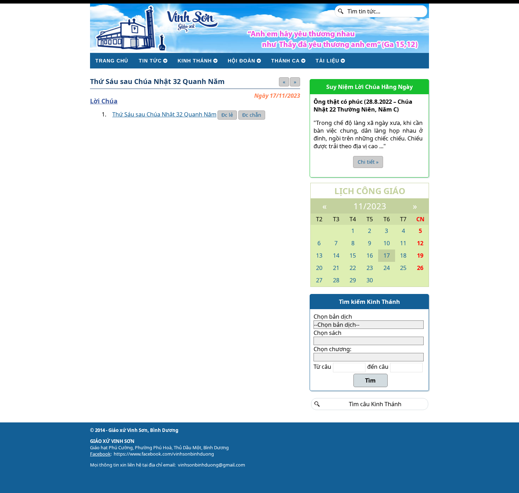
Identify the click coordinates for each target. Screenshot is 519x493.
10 (386, 243)
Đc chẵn (251, 115)
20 (319, 268)
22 (353, 268)
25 (403, 268)
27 (319, 280)
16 (369, 255)
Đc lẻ (227, 115)
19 (420, 255)
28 (336, 280)
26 (420, 268)
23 (369, 268)
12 (420, 243)
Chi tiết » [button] (368, 161)
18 (403, 255)
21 (336, 268)
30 (369, 280)
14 (336, 255)
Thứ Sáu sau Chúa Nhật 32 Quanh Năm (164, 114)
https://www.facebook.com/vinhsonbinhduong (164, 454)
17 (386, 255)
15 (353, 255)
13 (319, 255)
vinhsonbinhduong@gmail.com (211, 465)
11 (403, 243)
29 (353, 280)
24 (386, 268)
